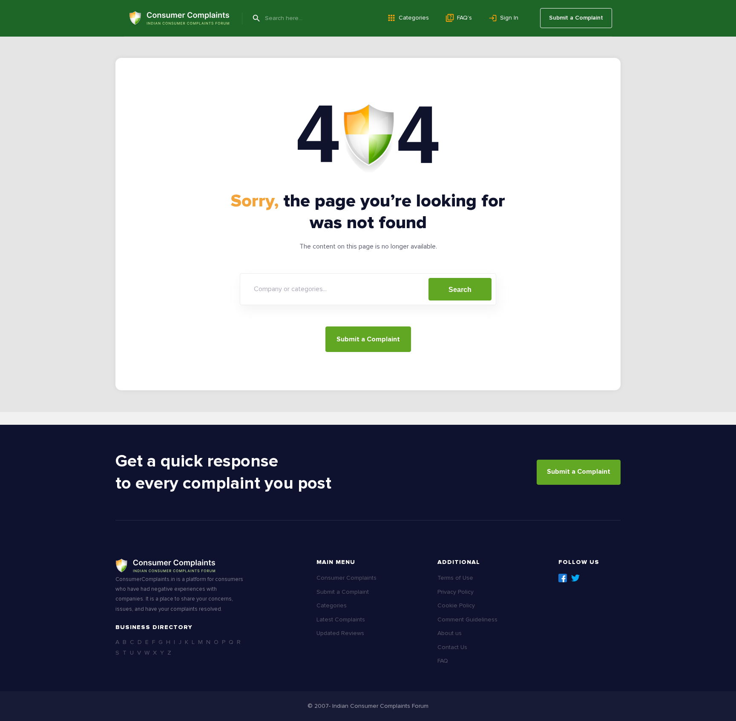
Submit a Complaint (576, 17)
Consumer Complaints (346, 577)
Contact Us (452, 647)
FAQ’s (464, 17)
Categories (414, 17)
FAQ (442, 660)
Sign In (509, 17)
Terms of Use (455, 577)
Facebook (562, 578)
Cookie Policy (456, 605)
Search (460, 289)
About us (449, 633)
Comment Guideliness (467, 619)
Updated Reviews (340, 633)
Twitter (575, 578)
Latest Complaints (340, 619)
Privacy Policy (455, 591)
